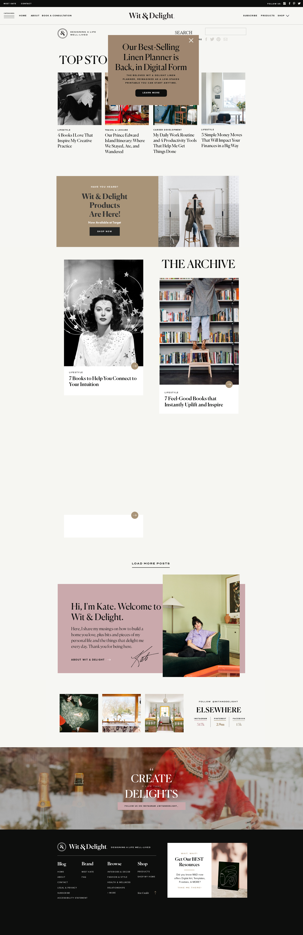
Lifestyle (64, 130)
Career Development (167, 130)
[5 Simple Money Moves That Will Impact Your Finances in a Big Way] (223, 99)
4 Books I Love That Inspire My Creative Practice (75, 140)
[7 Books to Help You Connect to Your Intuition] (103, 313)
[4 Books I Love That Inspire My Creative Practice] (80, 99)
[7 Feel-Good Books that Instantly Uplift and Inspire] (199, 331)
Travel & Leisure (116, 130)
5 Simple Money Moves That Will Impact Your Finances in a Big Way (221, 140)
